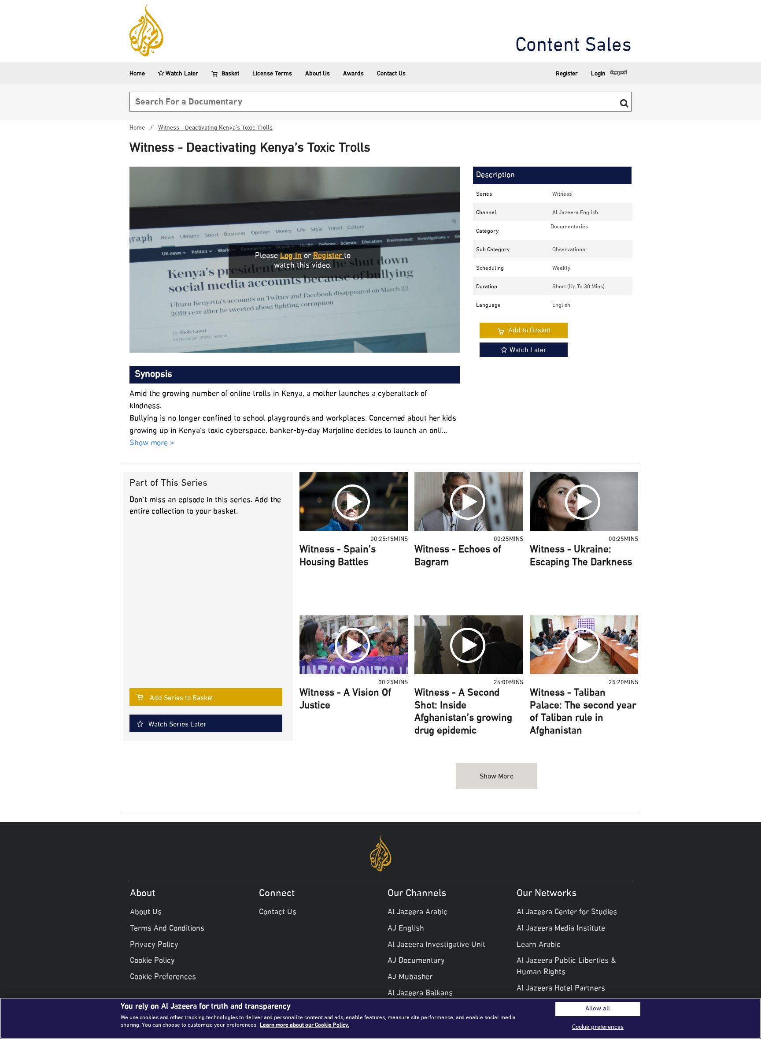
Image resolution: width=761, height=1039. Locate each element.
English (561, 305)
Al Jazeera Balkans (420, 993)
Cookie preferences (598, 1027)
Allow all (597, 1009)
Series (484, 194)
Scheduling (490, 268)
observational (569, 250)
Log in (291, 256)
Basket (230, 74)
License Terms (272, 74)
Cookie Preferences (163, 977)
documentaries (569, 227)
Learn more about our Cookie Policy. (304, 1025)
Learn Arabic (539, 945)
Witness (562, 194)
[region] (380, 1018)
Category (487, 231)
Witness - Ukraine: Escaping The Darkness (581, 556)
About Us (317, 74)
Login (598, 74)
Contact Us (391, 74)
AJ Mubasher (410, 977)
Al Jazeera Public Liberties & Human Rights (566, 966)
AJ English (406, 928)
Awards (353, 74)
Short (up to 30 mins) (578, 287)
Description (495, 175)
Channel (486, 213)
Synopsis (153, 375)
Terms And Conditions (167, 928)
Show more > (151, 444)
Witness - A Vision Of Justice (345, 700)
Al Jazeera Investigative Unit (436, 945)
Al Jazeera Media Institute (561, 928)
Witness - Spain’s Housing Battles (337, 556)
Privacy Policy (154, 945)
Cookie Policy (152, 961)
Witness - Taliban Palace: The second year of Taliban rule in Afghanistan (583, 712)
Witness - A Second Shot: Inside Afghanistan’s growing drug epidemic (463, 712)
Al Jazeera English (575, 213)
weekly (561, 268)
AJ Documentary (416, 961)
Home (137, 74)
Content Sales (573, 46)
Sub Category (493, 250)
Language (488, 305)
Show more (496, 777)
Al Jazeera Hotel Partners (561, 988)
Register (567, 74)
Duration (486, 287)
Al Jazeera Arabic (417, 912)
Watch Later (181, 74)
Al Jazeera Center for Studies (567, 912)
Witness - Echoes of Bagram (457, 556)
